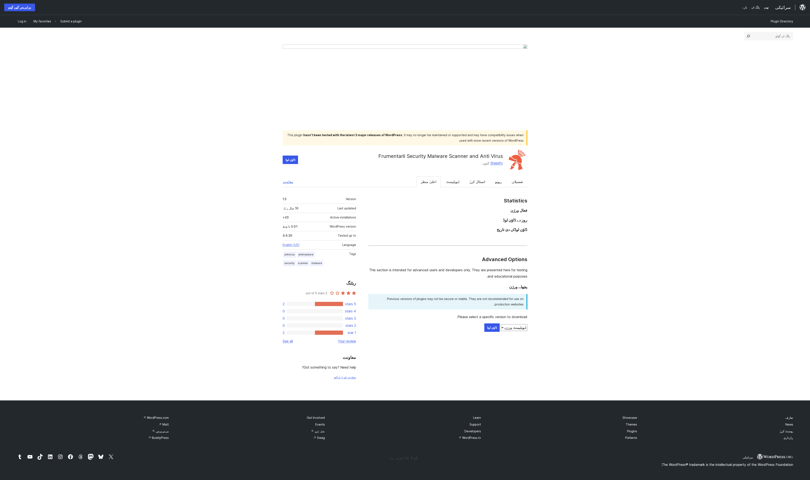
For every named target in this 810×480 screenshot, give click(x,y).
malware (316, 263)
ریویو (498, 182)
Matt (164, 424)
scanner (303, 263)
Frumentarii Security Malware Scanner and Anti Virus (440, 156)
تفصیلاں (517, 182)
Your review (347, 341)
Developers (472, 431)
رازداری (788, 437)
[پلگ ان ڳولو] (748, 36)
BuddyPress (158, 437)
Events (320, 424)
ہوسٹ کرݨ (786, 431)
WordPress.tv (470, 437)
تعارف (789, 417)
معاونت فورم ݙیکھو (345, 377)
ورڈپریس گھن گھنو (19, 7)
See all (288, 341)
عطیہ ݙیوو (318, 431)
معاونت (288, 182)
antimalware (305, 254)
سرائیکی (748, 457)
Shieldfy (496, 163)
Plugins (632, 431)
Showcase (629, 417)
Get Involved (316, 417)
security (289, 263)
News (789, 424)
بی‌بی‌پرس (160, 431)
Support (475, 424)
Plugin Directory (782, 21)
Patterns (631, 437)
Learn (477, 417)
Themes (631, 424)
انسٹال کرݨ (477, 182)
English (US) (291, 245)
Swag (319, 437)
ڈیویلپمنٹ (452, 182)
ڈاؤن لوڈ (290, 159)
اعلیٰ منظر (428, 182)
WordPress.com (156, 417)
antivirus (289, 254)
